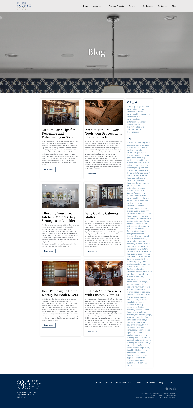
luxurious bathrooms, (136, 178)
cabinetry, (147, 155)
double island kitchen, (136, 322)
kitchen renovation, (143, 236)
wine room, (143, 226)
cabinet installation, (139, 228)
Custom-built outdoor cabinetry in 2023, (136, 242)
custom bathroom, (135, 221)
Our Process (148, 6)
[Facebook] (166, 388)
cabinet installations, (137, 300)
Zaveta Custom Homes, (140, 256)
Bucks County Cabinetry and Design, (136, 193)
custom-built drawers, (136, 360)
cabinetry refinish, (143, 218)
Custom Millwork (134, 119)
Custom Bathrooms (135, 109)
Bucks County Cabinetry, (137, 160)
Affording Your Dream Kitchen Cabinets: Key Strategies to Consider (58, 217)
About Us (97, 6)
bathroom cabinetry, (140, 274)
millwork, (141, 206)
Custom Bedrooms (135, 111)
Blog (174, 6)
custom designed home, (137, 247)
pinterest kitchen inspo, (137, 157)
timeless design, (134, 259)
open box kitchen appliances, (134, 333)
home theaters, (142, 175)
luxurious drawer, (135, 183)
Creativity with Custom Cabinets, (136, 196)
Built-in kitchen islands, (137, 238)
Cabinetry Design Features (138, 106)
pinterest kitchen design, (137, 320)
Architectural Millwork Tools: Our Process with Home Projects (103, 133)
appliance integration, (136, 358)
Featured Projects (116, 6)
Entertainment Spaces (136, 122)
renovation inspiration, (135, 151)
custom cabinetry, (135, 162)
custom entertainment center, (136, 186)
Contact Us (162, 6)
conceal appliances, (141, 347)
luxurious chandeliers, (136, 180)
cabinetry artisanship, (135, 305)
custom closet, (139, 266)
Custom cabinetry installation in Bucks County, (139, 212)
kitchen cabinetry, (135, 155)
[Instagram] (174, 388)
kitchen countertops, (137, 260)
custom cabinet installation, (137, 250)
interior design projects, (137, 355)
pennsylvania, (143, 152)
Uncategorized (133, 132)
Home (85, 6)
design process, (144, 330)
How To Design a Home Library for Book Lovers (60, 293)
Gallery (132, 6)
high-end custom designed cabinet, (138, 169)
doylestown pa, (142, 145)
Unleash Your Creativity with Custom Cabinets (103, 293)
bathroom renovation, (135, 328)
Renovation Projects (135, 127)
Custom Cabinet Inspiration (138, 114)
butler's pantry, (133, 299)
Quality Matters (133, 124)
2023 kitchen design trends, (138, 295)
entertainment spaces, (136, 352)
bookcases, (132, 279)
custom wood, (133, 363)
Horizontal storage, (135, 173)
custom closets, (134, 190)
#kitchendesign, (145, 342)
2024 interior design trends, (138, 338)
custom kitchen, (134, 147)
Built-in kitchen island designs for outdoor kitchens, (136, 233)
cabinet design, (134, 208)
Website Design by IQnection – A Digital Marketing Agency (156, 397)
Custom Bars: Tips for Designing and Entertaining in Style (58, 133)
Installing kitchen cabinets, (138, 350)
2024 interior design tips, (137, 317)
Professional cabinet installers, (135, 270)
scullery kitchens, (134, 325)
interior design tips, (143, 314)
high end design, (143, 165)
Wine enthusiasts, (137, 224)
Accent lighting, (134, 168)
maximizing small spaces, (137, 336)
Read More (48, 169)
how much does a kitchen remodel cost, (138, 288)
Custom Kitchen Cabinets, (138, 222)
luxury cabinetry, (134, 216)
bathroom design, (140, 281)
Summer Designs (134, 129)
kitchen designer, (134, 292)
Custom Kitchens (134, 116)
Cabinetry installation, (134, 204)
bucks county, (140, 294)
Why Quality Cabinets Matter (101, 215)
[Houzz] (170, 388)
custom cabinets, (134, 142)
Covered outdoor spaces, (138, 244)
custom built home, (135, 276)
